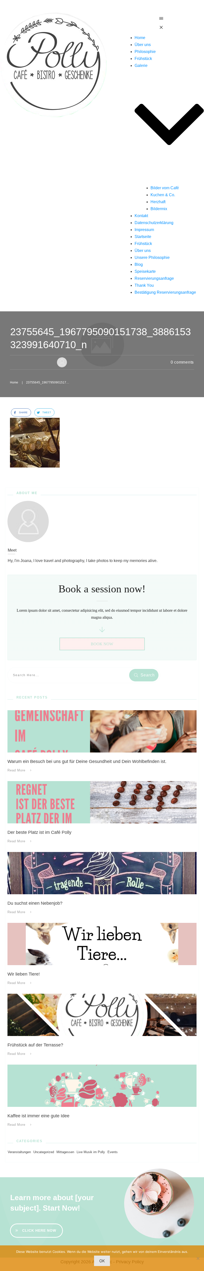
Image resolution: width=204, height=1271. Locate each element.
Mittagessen (65, 1152)
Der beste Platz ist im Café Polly (39, 832)
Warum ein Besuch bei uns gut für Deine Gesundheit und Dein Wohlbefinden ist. (86, 761)
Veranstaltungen (19, 1152)
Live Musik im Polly (91, 1152)
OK (102, 1260)
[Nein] (197, 1258)
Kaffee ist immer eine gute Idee (38, 1115)
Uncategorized (43, 1152)
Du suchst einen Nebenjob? (34, 903)
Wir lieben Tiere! (23, 974)
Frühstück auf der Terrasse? (35, 1044)
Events (112, 1152)
